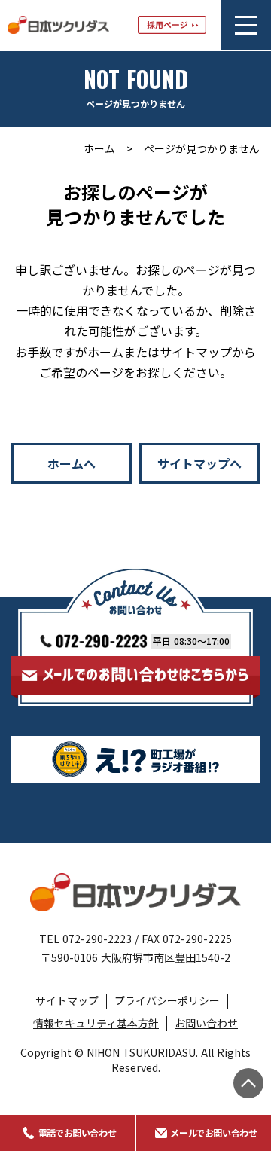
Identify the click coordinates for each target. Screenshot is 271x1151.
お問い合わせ (206, 1022)
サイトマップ (67, 1000)
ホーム (99, 149)
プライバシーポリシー (167, 1000)
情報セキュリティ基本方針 (96, 1022)
